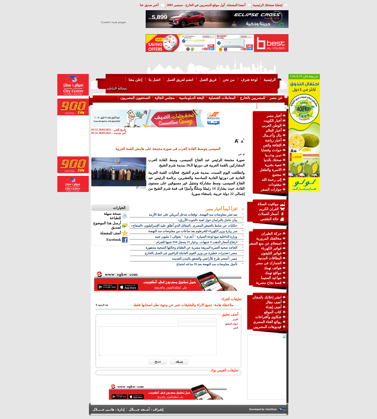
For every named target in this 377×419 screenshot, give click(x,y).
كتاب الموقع (273, 312)
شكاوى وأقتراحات (268, 317)
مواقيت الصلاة (268, 204)
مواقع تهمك (273, 273)
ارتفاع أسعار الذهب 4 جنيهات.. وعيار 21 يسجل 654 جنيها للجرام (196, 242)
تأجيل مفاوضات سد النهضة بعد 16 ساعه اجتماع (207, 264)
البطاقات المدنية (270, 258)
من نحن (229, 80)
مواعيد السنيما (271, 278)
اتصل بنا (154, 80)
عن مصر (276, 98)
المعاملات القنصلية (222, 98)
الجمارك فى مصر (269, 263)
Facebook (113, 240)
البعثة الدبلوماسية (191, 98)
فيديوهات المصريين (267, 327)
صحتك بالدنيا (273, 160)
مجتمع (277, 175)
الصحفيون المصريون (135, 98)
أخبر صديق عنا (149, 5)
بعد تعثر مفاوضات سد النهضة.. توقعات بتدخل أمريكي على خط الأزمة (193, 214)
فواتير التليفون (271, 253)
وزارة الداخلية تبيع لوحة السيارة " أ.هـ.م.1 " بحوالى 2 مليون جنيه (196, 236)
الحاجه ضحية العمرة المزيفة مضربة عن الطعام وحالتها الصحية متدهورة (191, 247)
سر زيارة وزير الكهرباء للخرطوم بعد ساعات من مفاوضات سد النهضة (192, 231)
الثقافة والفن (272, 145)
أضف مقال (274, 302)
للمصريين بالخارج (252, 98)
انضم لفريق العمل (180, 80)
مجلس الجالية (165, 98)
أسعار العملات (268, 214)
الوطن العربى (272, 125)
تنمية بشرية (273, 165)
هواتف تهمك (273, 268)
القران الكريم (269, 209)
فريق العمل (208, 80)
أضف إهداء (274, 307)
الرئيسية (270, 80)
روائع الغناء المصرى (267, 322)
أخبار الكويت (273, 121)
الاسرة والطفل (271, 170)
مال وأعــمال (272, 135)
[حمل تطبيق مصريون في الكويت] (168, 399)
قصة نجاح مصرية (269, 283)
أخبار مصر (274, 116)
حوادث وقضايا (271, 150)
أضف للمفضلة (110, 233)
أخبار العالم (274, 130)
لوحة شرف (249, 80)
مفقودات (275, 184)
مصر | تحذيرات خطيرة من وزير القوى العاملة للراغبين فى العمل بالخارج (191, 253)
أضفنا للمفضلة (236, 5)
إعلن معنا (135, 80)
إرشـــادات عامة (271, 105)
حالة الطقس (269, 219)
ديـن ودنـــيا (273, 155)
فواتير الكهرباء (271, 248)
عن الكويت (247, 105)
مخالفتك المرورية (269, 238)
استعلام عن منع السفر (265, 243)
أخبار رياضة (273, 140)
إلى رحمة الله (272, 180)
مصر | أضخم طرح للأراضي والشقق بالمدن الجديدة (204, 258)
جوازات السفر (271, 189)
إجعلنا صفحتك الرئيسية (267, 5)
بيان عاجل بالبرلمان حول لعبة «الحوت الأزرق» (207, 220)
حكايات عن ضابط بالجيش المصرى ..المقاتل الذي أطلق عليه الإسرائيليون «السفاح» (184, 225)
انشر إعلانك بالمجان (267, 297)
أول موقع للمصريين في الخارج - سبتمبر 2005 (196, 5)
